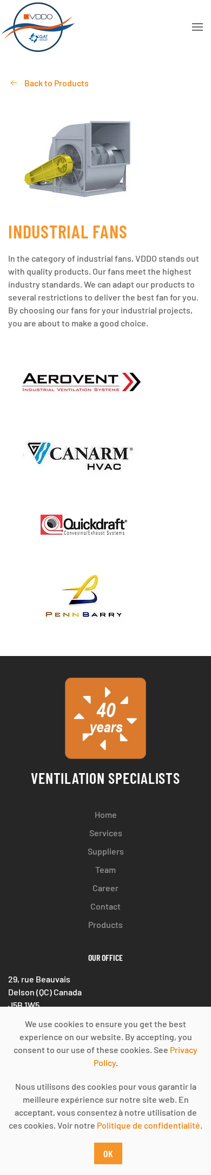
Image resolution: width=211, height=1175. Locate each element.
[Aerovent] (105, 382)
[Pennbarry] (105, 598)
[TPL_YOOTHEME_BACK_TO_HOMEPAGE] (37, 27)
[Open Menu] (197, 27)
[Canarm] (105, 454)
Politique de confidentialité (148, 1125)
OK (108, 1153)
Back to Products (56, 83)
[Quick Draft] (105, 526)
